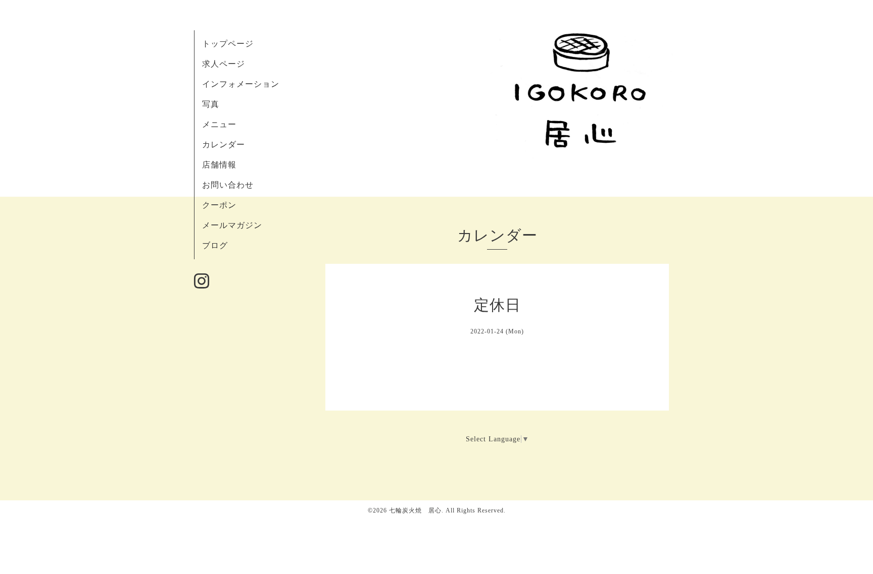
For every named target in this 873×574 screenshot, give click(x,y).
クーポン (219, 205)
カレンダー (223, 144)
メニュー (219, 124)
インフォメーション (240, 84)
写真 (210, 104)
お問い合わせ (228, 185)
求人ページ (223, 64)
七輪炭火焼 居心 (415, 510)
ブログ (215, 245)
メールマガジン (232, 225)
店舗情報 (219, 164)
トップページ (228, 43)
